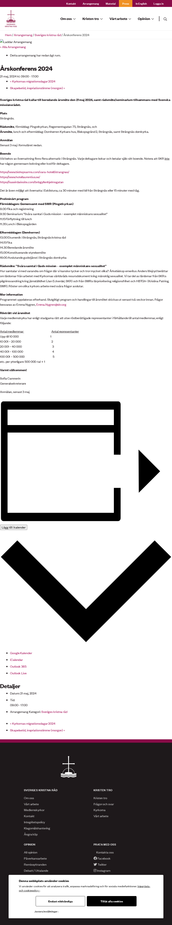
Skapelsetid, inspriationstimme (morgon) (37, 88)
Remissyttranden (35, 864)
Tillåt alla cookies (111, 901)
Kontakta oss (105, 852)
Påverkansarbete (35, 858)
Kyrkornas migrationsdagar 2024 (32, 81)
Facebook (104, 858)
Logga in (159, 3)
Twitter (102, 864)
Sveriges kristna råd (48, 35)
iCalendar (16, 659)
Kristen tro (100, 798)
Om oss (29, 798)
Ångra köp (31, 834)
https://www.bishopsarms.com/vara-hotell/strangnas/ (34, 172)
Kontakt (71, 3)
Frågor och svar (104, 804)
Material (111, 3)
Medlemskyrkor (34, 810)
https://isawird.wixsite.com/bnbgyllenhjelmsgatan (32, 182)
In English (141, 3)
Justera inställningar (45, 911)
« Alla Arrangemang (13, 46)
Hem (8, 35)
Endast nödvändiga (60, 901)
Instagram (103, 870)
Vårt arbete (31, 804)
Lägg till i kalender (14, 527)
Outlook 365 (18, 666)
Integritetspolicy (34, 822)
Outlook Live (18, 673)
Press (125, 3)
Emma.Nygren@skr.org (51, 304)
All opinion (30, 852)
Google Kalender (21, 653)
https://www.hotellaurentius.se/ (20, 177)
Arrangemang (91, 3)
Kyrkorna (100, 810)
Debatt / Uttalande (36, 870)
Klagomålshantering (37, 828)
